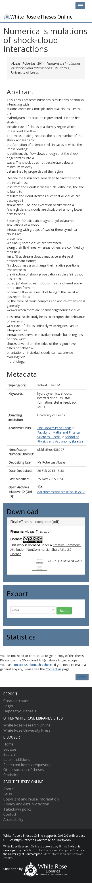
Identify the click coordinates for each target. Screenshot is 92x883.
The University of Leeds (54, 428)
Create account (16, 700)
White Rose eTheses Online (41, 16)
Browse (9, 749)
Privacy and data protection (26, 804)
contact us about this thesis (32, 665)
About (8, 788)
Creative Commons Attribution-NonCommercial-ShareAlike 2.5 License (45, 549)
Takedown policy (17, 809)
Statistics (10, 774)
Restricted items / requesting (27, 764)
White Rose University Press (26, 730)
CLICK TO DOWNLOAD (65, 561)
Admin (82, 677)
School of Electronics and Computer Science (54, 850)
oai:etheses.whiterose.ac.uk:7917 (61, 492)
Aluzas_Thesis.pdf (37, 531)
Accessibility (13, 819)
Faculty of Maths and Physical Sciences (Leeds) (58, 434)
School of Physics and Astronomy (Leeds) (60, 439)
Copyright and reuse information (31, 799)
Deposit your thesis (19, 711)
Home (8, 744)
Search (9, 754)
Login (8, 705)
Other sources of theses (23, 769)
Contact (9, 814)
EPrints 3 (64, 846)
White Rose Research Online (26, 725)
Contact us (53, 669)
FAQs (7, 794)
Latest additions (16, 759)
